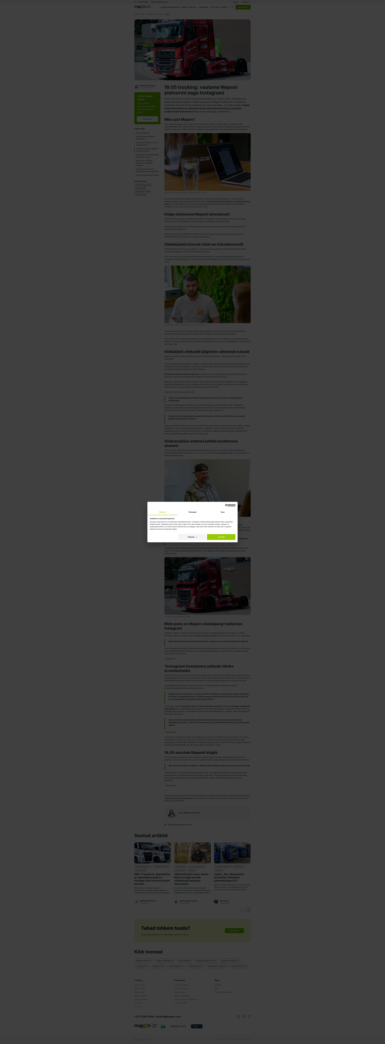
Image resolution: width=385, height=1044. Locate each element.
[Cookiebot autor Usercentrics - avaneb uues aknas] (226, 505)
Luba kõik (221, 537)
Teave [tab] (223, 512)
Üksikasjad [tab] (192, 512)
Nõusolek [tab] (162, 512)
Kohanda (191, 537)
